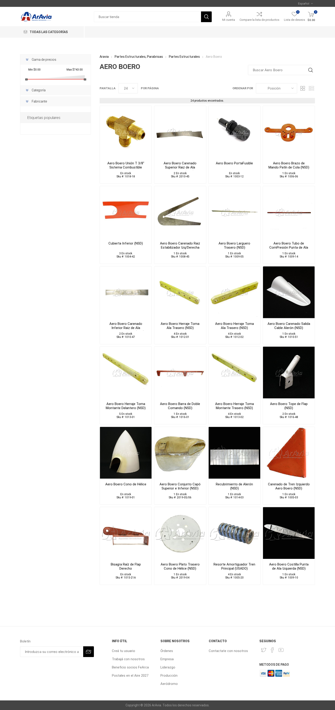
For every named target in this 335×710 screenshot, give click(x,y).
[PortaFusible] (234, 132)
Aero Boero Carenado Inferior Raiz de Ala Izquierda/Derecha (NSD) (125, 328)
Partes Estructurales (184, 56)
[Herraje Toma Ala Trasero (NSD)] (180, 292)
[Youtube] (281, 650)
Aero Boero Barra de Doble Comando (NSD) (180, 406)
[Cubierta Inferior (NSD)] (126, 212)
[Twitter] (263, 650)
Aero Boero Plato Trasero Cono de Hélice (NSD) (180, 566)
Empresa (167, 659)
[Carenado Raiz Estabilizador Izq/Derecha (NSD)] (180, 212)
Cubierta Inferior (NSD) (125, 243)
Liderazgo (167, 667)
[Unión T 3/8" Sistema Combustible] (126, 132)
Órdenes (166, 651)
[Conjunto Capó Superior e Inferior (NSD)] (180, 453)
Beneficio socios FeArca (130, 667)
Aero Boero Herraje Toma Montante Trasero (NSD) (234, 406)
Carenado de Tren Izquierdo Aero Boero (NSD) (289, 486)
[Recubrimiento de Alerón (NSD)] (234, 453)
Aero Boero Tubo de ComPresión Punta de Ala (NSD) (288, 247)
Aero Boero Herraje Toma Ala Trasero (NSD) (180, 326)
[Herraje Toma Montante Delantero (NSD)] (126, 372)
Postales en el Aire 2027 (130, 675)
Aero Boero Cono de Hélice (125, 484)
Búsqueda (206, 16)
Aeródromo (169, 684)
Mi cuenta (228, 19)
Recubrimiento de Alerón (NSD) (234, 486)
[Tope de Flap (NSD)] (289, 372)
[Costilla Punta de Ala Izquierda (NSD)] (289, 533)
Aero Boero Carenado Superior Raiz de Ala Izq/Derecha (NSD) (180, 167)
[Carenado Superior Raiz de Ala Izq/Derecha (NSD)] (180, 132)
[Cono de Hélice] (126, 453)
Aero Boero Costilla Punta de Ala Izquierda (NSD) (289, 566)
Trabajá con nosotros (128, 659)
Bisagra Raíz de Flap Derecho (126, 566)
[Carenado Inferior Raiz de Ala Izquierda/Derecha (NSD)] (126, 292)
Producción (169, 675)
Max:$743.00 (75, 69)
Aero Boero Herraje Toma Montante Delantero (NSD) (126, 406)
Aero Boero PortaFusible (234, 163)
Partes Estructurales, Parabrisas (139, 56)
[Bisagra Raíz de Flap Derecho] (126, 533)
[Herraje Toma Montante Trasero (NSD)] (234, 372)
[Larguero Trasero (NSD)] (234, 212)
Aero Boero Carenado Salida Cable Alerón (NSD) (289, 326)
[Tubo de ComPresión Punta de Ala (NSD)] (289, 212)
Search (310, 70)
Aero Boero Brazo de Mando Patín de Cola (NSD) (288, 165)
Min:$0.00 (34, 69)
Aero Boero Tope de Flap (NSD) (289, 406)
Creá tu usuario (123, 651)
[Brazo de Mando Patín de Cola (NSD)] (289, 132)
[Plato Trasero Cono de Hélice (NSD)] (180, 533)
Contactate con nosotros (228, 651)
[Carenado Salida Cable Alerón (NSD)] (289, 292)
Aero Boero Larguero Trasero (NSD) (234, 245)
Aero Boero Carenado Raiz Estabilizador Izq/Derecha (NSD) (180, 247)
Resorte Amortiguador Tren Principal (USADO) (234, 566)
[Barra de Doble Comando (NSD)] (180, 372)
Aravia (104, 56)
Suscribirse (88, 651)
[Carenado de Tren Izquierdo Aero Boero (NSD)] (289, 453)
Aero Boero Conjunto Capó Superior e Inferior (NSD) (180, 486)
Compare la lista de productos (259, 19)
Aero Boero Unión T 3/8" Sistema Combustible (125, 165)
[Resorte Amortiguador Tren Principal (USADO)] (234, 533)
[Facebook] (272, 650)
